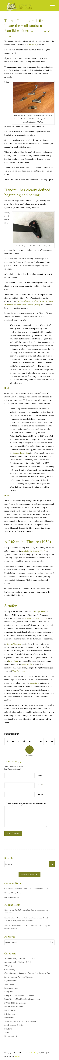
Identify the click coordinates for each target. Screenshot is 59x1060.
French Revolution (21, 452)
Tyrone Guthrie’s (14, 643)
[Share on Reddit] (46, 741)
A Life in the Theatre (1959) (33, 550)
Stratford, (33, 44)
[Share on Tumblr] (35, 741)
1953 (44, 618)
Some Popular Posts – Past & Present (20, 1021)
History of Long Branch (13, 893)
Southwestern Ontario (13, 1025)
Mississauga (9, 1013)
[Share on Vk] (40, 741)
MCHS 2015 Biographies (15, 1002)
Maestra (17, 1056)
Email (40, 784)
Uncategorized (10, 1036)
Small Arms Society (11, 897)
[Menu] (51, 5)
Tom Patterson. (18, 671)
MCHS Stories (10, 1010)
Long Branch (10, 991)
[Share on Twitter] (13, 741)
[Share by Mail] (51, 741)
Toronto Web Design (32, 1053)
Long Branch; (40, 611)
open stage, (34, 683)
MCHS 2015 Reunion (13, 1006)
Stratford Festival (32, 618)
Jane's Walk (9, 984)
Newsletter (8, 1017)
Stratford (8, 1028)
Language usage (11, 987)
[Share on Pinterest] (24, 741)
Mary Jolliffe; (27, 664)
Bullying (8, 965)
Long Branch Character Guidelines (19, 995)
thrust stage (13, 660)
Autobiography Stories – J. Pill (17, 962)
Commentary (10, 969)
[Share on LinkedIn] (29, 741)
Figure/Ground (10, 980)
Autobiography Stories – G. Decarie (19, 958)
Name (40, 775)
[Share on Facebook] (7, 741)
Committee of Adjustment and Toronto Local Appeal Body (26, 888)
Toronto (7, 1032)
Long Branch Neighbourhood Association (22, 999)
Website (40, 794)
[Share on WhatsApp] (18, 741)
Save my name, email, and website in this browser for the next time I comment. (27, 805)
